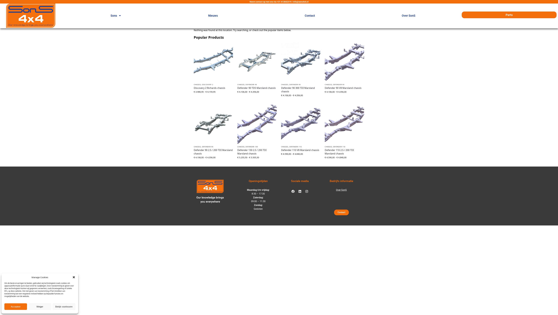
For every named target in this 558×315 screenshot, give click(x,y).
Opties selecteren (213, 98)
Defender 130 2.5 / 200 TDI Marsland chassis (252, 151)
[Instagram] (307, 191)
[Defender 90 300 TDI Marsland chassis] (301, 62)
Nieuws (213, 15)
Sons (114, 15)
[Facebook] (293, 191)
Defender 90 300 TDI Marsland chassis (298, 89)
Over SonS (408, 15)
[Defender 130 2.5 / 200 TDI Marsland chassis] (257, 124)
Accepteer (16, 306)
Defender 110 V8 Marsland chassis (300, 150)
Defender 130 (252, 147)
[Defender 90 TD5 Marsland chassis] (257, 62)
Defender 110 (295, 147)
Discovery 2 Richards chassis (209, 88)
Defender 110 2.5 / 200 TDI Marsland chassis (339, 151)
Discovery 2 (207, 84)
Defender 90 (251, 84)
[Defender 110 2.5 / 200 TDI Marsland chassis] (344, 124)
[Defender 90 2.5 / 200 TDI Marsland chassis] (213, 124)
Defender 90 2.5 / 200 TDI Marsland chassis (213, 151)
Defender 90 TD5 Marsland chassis (256, 88)
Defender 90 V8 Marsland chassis (343, 88)
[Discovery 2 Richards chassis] (213, 62)
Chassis (197, 84)
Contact (310, 15)
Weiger (39, 306)
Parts (509, 15)
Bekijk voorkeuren (64, 306)
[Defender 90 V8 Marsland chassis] (344, 62)
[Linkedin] (300, 191)
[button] (73, 277)
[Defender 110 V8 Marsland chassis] (301, 124)
